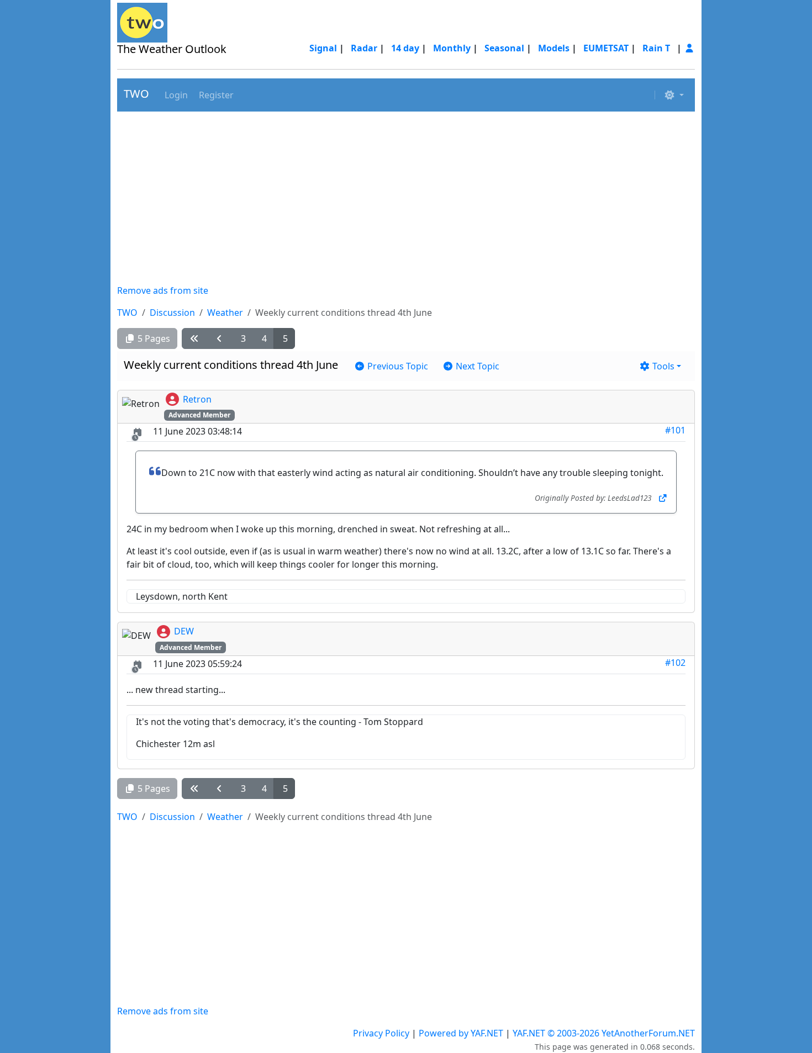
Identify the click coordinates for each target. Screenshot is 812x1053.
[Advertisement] (406, 197)
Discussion (172, 312)
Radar (364, 48)
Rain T (656, 48)
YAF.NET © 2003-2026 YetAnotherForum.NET (604, 1033)
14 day (405, 48)
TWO (136, 93)
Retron (197, 399)
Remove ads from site (162, 290)
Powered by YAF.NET (461, 1033)
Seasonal (504, 48)
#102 (675, 663)
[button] (175, 95)
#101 (675, 430)
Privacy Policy (381, 1033)
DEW (184, 631)
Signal (323, 48)
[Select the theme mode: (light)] (674, 95)
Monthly (452, 48)
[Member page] (689, 48)
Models (554, 48)
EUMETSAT (606, 48)
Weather (225, 312)
